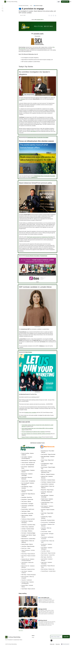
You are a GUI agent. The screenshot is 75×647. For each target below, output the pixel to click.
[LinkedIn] (51, 640)
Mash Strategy (29, 352)
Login (58, 1)
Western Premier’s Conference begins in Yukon (31, 437)
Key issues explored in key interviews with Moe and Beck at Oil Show (36, 433)
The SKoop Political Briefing (23, 5)
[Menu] (70, 1)
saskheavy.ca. (34, 177)
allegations (23, 99)
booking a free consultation (30, 412)
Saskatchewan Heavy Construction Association (37, 137)
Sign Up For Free (65, 1)
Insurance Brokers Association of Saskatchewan (36, 255)
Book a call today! (22, 416)
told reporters (33, 131)
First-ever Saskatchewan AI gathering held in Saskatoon (33, 431)
